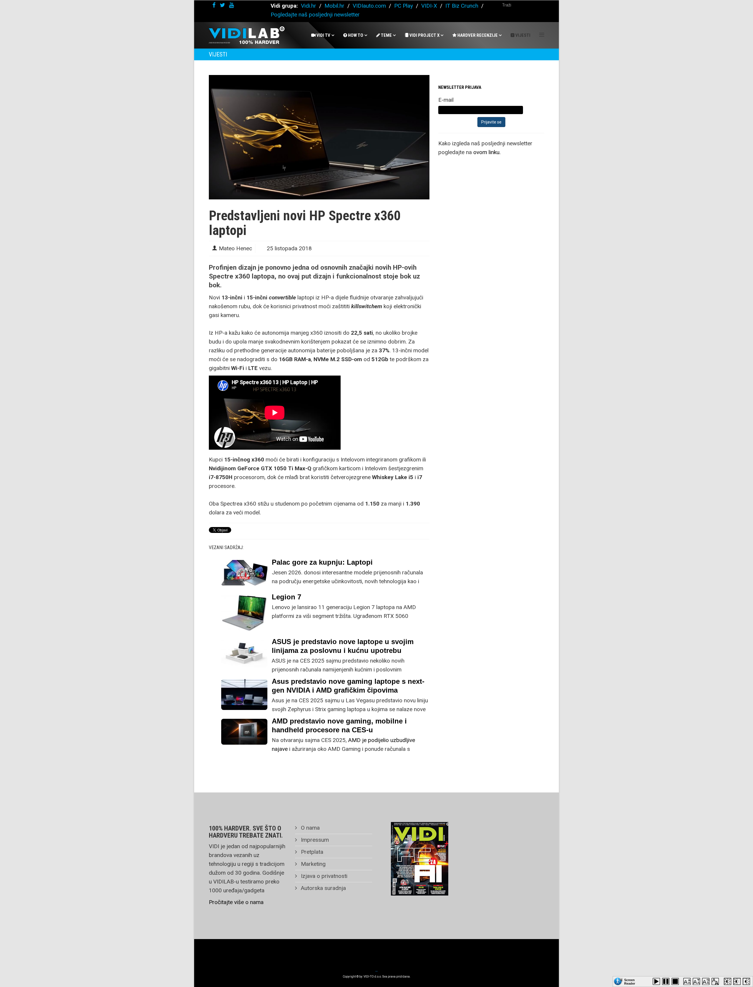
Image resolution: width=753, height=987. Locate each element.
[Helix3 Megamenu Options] (541, 35)
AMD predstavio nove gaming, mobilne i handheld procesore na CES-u (339, 725)
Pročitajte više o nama (236, 902)
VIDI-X (430, 5)
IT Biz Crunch (461, 5)
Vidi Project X (424, 35)
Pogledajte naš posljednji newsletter (315, 14)
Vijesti (522, 35)
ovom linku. (487, 152)
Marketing (312, 864)
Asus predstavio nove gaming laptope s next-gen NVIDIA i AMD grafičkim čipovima (348, 685)
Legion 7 (286, 597)
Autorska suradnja (322, 888)
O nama (309, 827)
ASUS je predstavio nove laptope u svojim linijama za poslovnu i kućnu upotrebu (343, 646)
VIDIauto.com (369, 5)
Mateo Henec (235, 248)
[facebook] (214, 5)
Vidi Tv (323, 35)
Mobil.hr (334, 5)
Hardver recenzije (477, 35)
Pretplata (311, 851)
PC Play (403, 5)
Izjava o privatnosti (323, 876)
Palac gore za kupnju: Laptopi (322, 562)
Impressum (314, 839)
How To (355, 35)
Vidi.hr (309, 5)
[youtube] (231, 5)
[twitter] (222, 5)
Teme (386, 35)
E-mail (446, 99)
